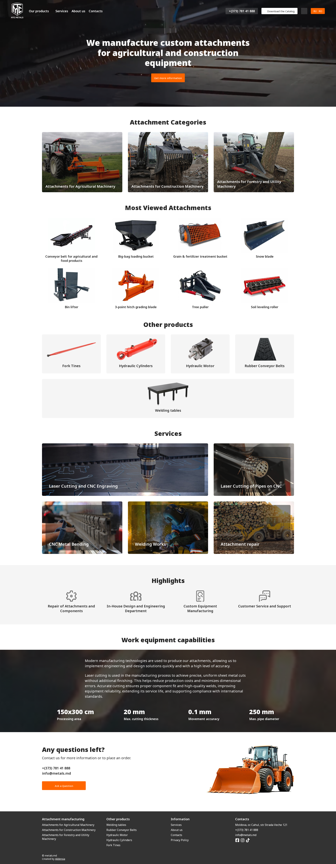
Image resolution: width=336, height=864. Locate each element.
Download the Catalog (281, 11)
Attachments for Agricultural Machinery (68, 825)
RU (315, 11)
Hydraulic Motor (117, 835)
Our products (39, 11)
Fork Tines (113, 845)
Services (61, 11)
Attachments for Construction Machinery (69, 830)
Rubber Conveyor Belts (121, 830)
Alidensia (60, 859)
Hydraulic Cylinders (119, 840)
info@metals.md (56, 773)
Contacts (96, 11)
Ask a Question (64, 786)
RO (320, 11)
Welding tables (116, 825)
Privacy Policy (180, 840)
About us (78, 11)
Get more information (168, 78)
